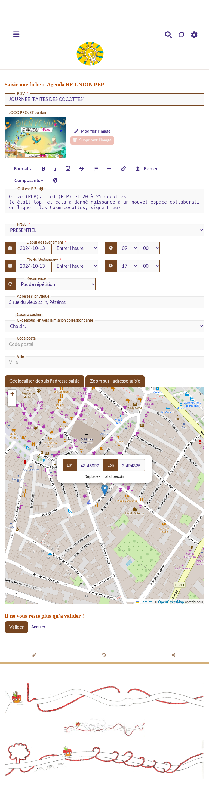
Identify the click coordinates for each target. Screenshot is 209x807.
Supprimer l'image (95, 140)
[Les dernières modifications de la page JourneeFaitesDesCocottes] (105, 656)
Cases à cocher (29, 315)
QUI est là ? (27, 189)
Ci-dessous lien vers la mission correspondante (55, 320)
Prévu (22, 224)
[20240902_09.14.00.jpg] (35, 137)
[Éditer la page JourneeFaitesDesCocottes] (35, 656)
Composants (27, 180)
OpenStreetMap (171, 601)
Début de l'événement (45, 242)
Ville (20, 357)
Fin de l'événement (42, 260)
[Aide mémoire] (55, 180)
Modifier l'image (95, 131)
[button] (104, 489)
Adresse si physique (33, 296)
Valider (16, 627)
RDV (21, 94)
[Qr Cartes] (182, 34)
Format (22, 169)
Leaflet (145, 601)
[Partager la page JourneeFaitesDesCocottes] (174, 656)
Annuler (38, 627)
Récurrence (36, 279)
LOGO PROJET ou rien (27, 113)
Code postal (26, 338)
